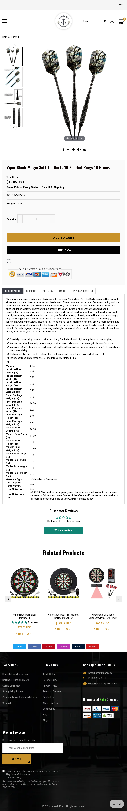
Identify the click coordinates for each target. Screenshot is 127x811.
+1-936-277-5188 (97, 678)
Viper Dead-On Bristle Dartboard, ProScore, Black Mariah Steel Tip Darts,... (103, 616)
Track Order (49, 674)
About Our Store (51, 703)
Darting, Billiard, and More (15, 680)
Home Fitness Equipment (15, 674)
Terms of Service (52, 691)
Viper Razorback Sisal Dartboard (24, 616)
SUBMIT (16, 759)
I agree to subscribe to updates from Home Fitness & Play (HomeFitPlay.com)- (33, 774)
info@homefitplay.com (100, 673)
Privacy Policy (50, 685)
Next (119, 599)
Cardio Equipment (11, 685)
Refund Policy (50, 680)
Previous (8, 599)
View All (6, 703)
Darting (15, 37)
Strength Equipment (13, 691)
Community (49, 708)
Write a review (63, 530)
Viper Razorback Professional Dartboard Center (63, 616)
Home (5, 37)
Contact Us (48, 697)
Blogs (46, 720)
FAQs (45, 714)
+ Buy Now (63, 249)
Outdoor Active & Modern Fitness (19, 697)
